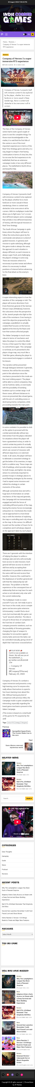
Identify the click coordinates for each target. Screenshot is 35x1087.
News (4, 865)
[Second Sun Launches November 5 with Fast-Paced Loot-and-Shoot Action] (8, 1028)
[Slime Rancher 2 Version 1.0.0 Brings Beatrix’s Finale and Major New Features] (8, 1043)
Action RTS (11, 723)
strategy (18, 723)
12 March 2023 (20, 65)
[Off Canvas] (2, 34)
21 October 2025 (23, 1034)
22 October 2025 (23, 789)
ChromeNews (28, 1082)
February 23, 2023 (17, 673)
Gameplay (5, 856)
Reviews (5, 55)
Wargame (24, 723)
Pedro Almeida (8, 65)
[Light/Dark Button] (25, 34)
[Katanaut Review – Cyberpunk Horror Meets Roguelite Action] (8, 1059)
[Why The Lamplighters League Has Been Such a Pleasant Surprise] (8, 768)
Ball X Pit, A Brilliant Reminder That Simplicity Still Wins (24, 784)
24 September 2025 (24, 1050)
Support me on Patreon (32, 34)
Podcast (5, 869)
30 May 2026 (22, 775)
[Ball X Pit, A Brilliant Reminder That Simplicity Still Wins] (8, 784)
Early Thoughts (7, 852)
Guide (4, 861)
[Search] (29, 34)
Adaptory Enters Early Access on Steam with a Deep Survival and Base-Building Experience (17, 897)
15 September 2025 (24, 1065)
